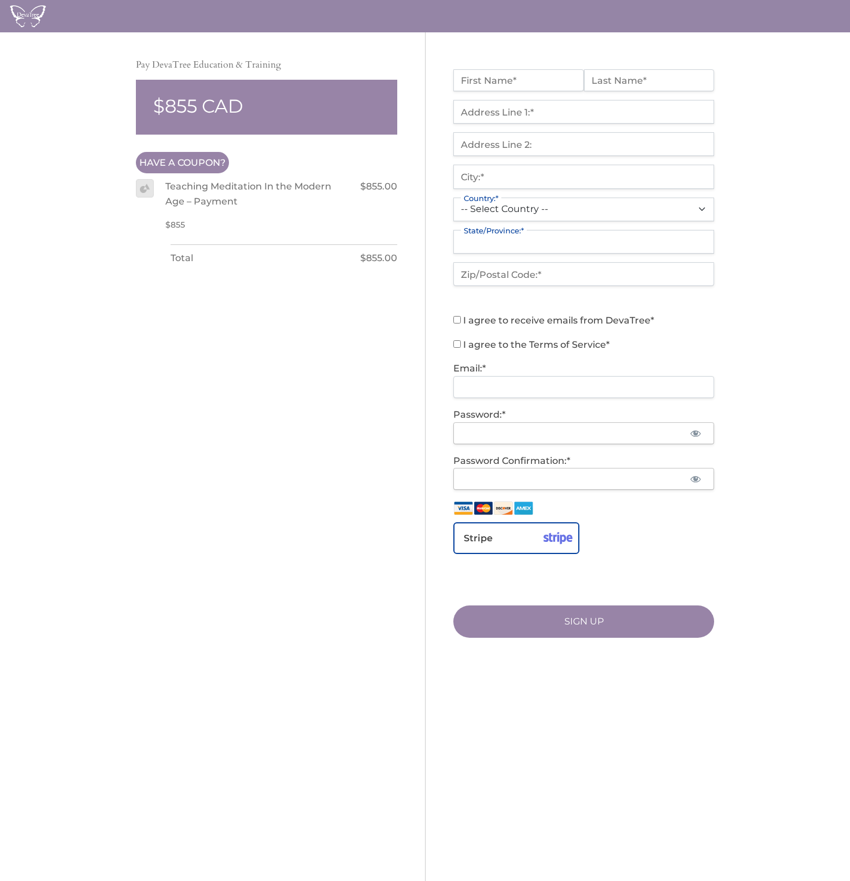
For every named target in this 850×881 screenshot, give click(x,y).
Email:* (469, 368)
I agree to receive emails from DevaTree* (557, 320)
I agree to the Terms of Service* (535, 344)
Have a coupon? (182, 162)
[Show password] (695, 433)
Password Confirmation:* (511, 460)
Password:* (479, 414)
